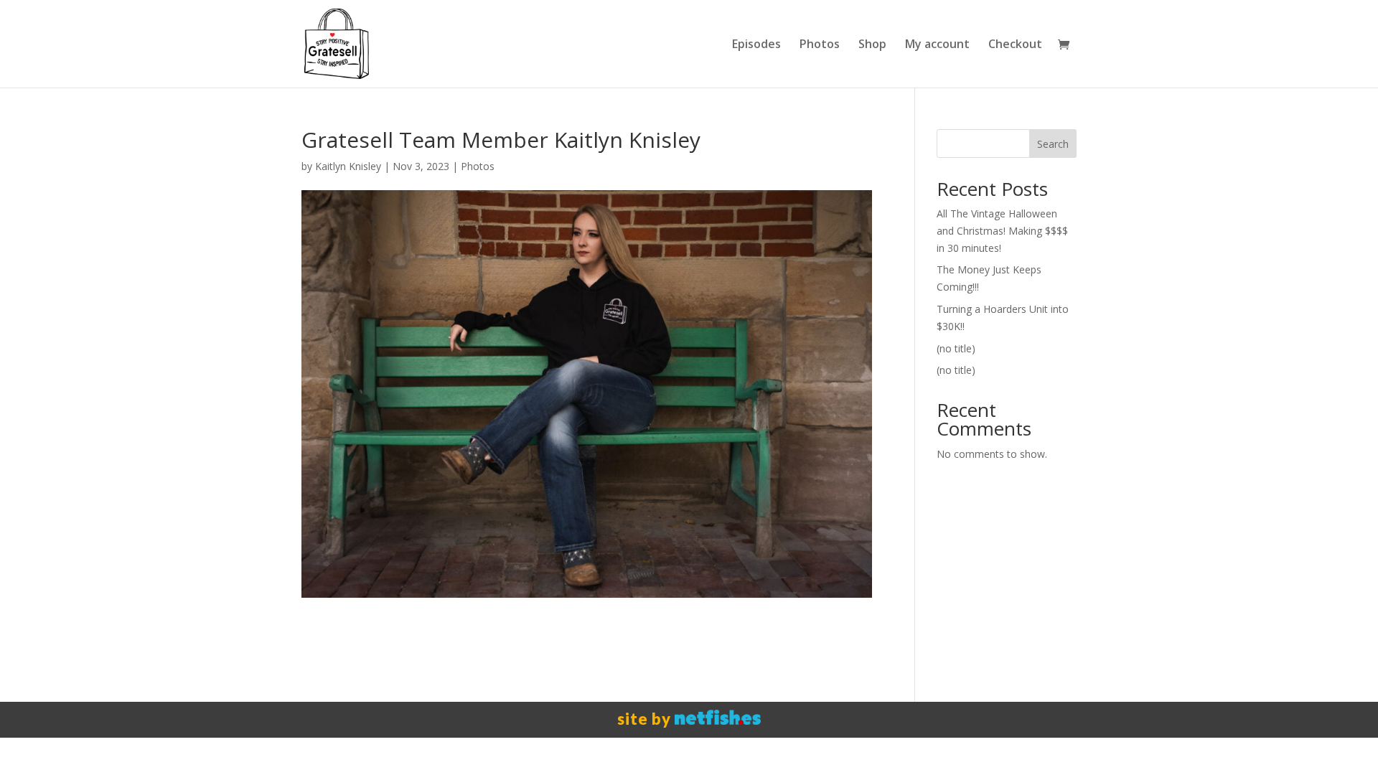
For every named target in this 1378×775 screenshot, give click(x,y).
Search (1053, 144)
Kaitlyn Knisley (348, 166)
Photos (820, 45)
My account (937, 45)
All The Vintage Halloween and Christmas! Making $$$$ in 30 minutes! (1002, 231)
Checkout (1015, 45)
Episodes (756, 45)
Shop (872, 45)
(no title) (956, 348)
